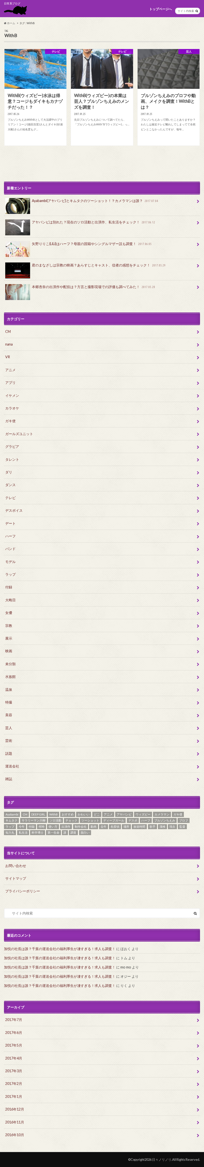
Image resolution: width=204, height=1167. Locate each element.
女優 (8, 612)
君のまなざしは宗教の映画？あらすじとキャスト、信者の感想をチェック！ (98, 265)
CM (8, 331)
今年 (22, 826)
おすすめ (68, 814)
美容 (8, 715)
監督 (182, 826)
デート (10, 523)
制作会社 (81, 826)
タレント (12, 459)
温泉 (8, 689)
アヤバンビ (124, 814)
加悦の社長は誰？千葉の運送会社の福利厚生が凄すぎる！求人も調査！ (59, 949)
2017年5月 (13, 1045)
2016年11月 (14, 1122)
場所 (126, 826)
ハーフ (10, 536)
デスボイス (14, 510)
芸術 (8, 740)
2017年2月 (13, 1083)
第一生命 (53, 832)
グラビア (12, 446)
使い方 (53, 826)
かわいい (84, 814)
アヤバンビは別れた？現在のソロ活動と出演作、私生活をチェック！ (93, 222)
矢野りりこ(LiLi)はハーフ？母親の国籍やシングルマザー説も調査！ (92, 244)
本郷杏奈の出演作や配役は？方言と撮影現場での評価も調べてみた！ (93, 287)
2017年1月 (13, 1096)
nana (9, 344)
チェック (71, 820)
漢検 (162, 826)
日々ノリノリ (161, 1160)
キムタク (11, 820)
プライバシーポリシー (22, 891)
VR (7, 357)
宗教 (8, 625)
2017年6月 (13, 1032)
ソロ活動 (55, 820)
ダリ (8, 472)
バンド (10, 549)
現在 (172, 826)
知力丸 (9, 832)
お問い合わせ (15, 865)
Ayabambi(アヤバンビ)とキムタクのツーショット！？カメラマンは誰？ (95, 201)
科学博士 (38, 832)
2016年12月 (14, 1109)
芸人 (8, 728)
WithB (53, 814)
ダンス (10, 485)
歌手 (152, 826)
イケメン (12, 395)
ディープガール (113, 820)
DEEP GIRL (38, 814)
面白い (85, 832)
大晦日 (10, 600)
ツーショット (90, 820)
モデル (10, 561)
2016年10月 (14, 1135)
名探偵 (114, 826)
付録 (8, 587)
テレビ (10, 498)
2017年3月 (13, 1071)
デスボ (132, 820)
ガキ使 (10, 421)
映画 (8, 651)
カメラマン (161, 814)
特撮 (8, 702)
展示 (8, 638)
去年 (103, 826)
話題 (8, 753)
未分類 (10, 664)
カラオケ (12, 408)
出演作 (65, 826)
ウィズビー (143, 814)
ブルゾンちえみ (164, 820)
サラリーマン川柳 (34, 820)
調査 (73, 832)
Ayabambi (11, 814)
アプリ (10, 382)
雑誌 (8, 779)
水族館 (10, 676)
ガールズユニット (19, 434)
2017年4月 (13, 1058)
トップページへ (160, 9)
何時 (42, 826)
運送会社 (12, 766)
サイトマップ (15, 878)
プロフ (183, 820)
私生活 (23, 832)
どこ (97, 814)
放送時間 (139, 826)
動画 (94, 826)
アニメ (10, 370)
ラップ (10, 574)
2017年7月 (13, 1019)
